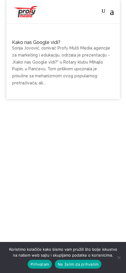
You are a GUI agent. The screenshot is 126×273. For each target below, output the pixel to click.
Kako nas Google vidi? (36, 42)
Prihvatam (39, 264)
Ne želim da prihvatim (78, 264)
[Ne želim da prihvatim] (119, 257)
